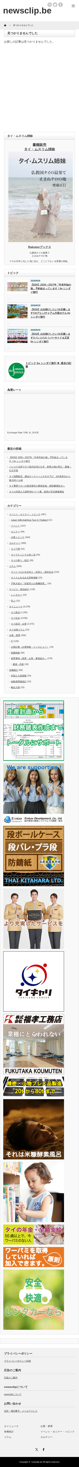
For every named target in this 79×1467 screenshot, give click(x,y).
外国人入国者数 (19, 675)
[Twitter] (36, 1449)
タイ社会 (15, 618)
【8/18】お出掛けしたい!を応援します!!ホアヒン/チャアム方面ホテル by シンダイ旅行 (50, 313)
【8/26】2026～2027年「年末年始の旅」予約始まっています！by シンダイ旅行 (51, 288)
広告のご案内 (10, 1377)
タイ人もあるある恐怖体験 (24, 577)
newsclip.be (36, 1462)
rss (49, 4)
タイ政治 (15, 612)
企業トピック (17, 537)
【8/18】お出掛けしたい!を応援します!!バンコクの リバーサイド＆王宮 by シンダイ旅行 (50, 337)
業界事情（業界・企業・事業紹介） (29, 658)
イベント (15, 526)
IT (12, 641)
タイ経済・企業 (19, 624)
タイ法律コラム (17, 629)
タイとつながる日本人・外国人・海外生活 (32, 572)
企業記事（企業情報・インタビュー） (30, 647)
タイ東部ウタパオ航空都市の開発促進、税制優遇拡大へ (37, 486)
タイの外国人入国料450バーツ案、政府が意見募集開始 (36, 491)
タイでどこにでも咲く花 (23, 554)
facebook (60, 4)
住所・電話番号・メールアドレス (20, 1411)
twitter (55, 4)
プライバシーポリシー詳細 (17, 1361)
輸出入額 (15, 687)
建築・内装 (18, 664)
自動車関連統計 (19, 681)
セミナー (15, 531)
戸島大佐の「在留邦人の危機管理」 (29, 583)
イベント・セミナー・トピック (24, 514)
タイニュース (15, 606)
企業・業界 (14, 635)
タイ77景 (15, 549)
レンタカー (16, 595)
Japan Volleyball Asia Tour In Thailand (29, 520)
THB (25, 432)
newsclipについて (12, 1394)
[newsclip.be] (27, 10)
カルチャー (14, 543)
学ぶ (13, 600)
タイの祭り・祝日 (20, 560)
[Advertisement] (39, 89)
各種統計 (13, 670)
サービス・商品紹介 (19, 589)
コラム (12, 566)
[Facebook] (43, 1449)
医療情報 (15, 653)
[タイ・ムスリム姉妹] (40, 241)
